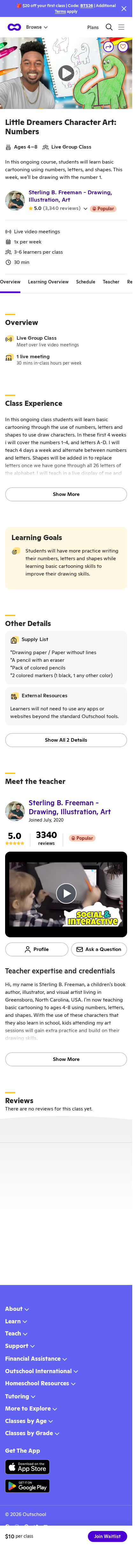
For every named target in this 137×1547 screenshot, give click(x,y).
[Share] (108, 46)
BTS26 (86, 5)
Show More (66, 494)
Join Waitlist (107, 1536)
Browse (34, 27)
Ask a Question (103, 949)
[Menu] (121, 27)
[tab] (10, 282)
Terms (60, 11)
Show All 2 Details (66, 740)
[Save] (123, 46)
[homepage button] (14, 27)
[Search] (109, 27)
